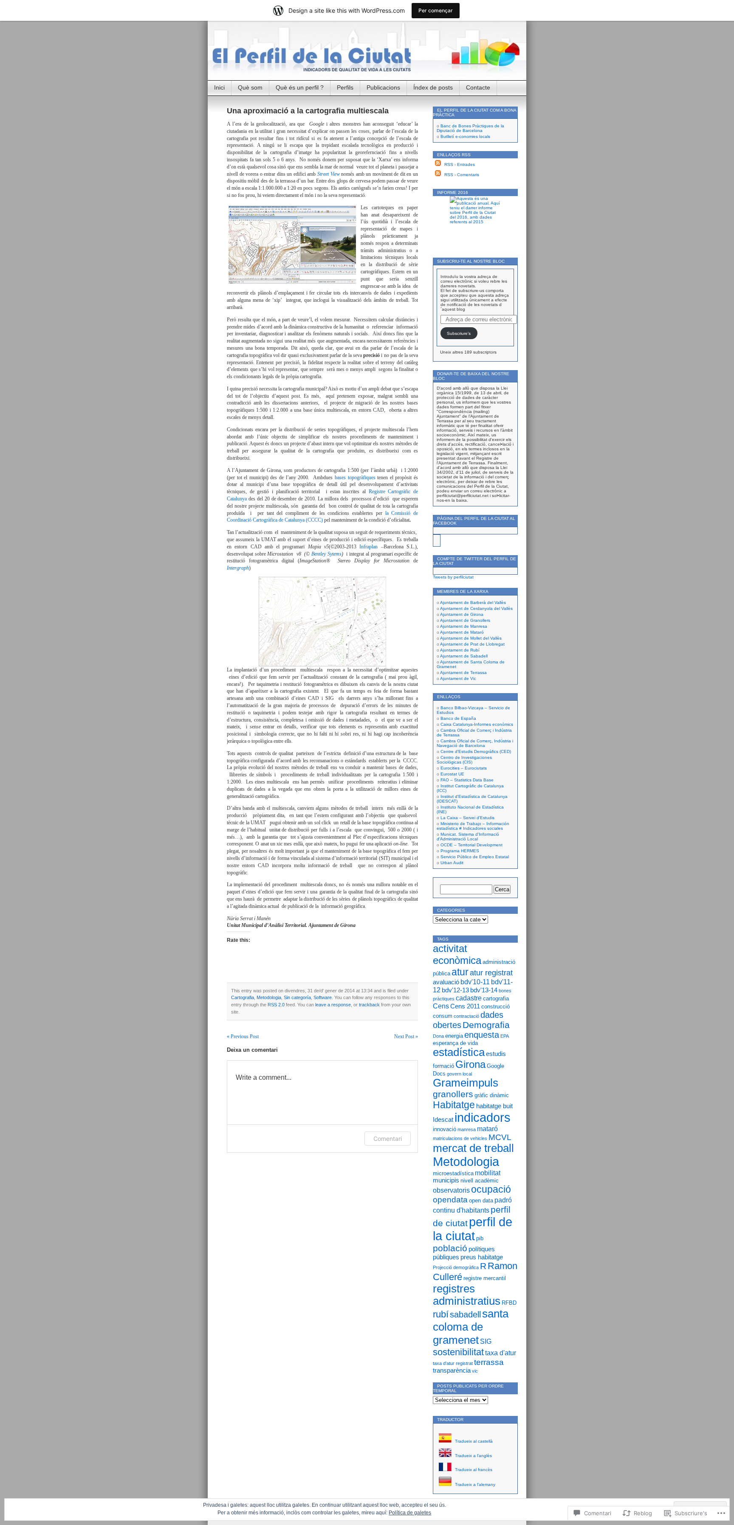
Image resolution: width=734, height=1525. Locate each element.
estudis (496, 1053)
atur (460, 971)
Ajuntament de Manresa (463, 626)
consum (442, 1016)
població (450, 1248)
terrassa (489, 1362)
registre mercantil (484, 1278)
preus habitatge (481, 1257)
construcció (495, 1006)
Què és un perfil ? (300, 87)
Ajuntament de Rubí (460, 650)
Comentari (387, 1138)
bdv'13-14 (483, 990)
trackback (369, 1004)
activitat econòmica (457, 954)
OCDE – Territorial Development (471, 845)
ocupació (491, 1189)
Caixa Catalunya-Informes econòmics (476, 724)
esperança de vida (455, 1043)
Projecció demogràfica (456, 1267)
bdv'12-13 (455, 990)
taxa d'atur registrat (453, 1363)
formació (443, 1066)
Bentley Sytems (326, 554)
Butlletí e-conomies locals (465, 136)
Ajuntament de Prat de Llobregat (472, 644)
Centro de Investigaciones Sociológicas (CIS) (464, 759)
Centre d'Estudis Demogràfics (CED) (475, 751)
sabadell (465, 1314)
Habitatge (454, 1104)
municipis (446, 1180)
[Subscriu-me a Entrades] (438, 164)
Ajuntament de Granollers (465, 620)
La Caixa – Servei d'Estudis (467, 817)
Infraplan (368, 547)
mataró (487, 1128)
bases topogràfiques (355, 477)
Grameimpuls (465, 1083)
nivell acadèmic (479, 1180)
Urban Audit (451, 862)
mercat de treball (473, 1148)
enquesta (481, 1034)
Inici (219, 87)
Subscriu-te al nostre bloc (471, 261)
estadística (459, 1052)
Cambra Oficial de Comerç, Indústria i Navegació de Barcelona (475, 743)
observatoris (451, 1190)
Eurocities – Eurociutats (463, 768)
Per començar (435, 10)
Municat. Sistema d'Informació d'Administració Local (468, 836)
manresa (466, 1129)
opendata (450, 1199)
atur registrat (491, 973)
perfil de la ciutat (472, 1229)
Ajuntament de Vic (458, 678)
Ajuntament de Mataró (462, 632)
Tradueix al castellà (473, 1441)
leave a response (333, 1004)
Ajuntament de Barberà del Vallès (473, 602)
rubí (441, 1314)
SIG (485, 1341)
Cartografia (242, 997)
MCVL (499, 1137)
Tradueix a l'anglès (473, 1455)
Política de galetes (410, 1513)
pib (479, 1238)
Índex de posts (433, 87)
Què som (250, 87)
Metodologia (269, 997)
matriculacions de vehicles (460, 1138)
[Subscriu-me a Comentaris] (438, 174)
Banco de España (458, 718)
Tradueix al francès (473, 1469)
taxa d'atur (500, 1352)
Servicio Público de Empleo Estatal (474, 856)
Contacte (478, 87)
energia (454, 1036)
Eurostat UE (452, 774)
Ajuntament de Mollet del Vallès (471, 638)
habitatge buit (494, 1106)
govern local (459, 1073)
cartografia (496, 998)
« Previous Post (243, 1036)
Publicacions (383, 87)
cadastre (469, 998)
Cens (441, 1006)
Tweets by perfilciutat (453, 577)
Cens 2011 (465, 1006)
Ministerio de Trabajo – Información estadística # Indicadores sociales (473, 826)
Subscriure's (459, 333)
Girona (470, 1064)
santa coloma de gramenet (470, 1326)
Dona (438, 1036)
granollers (453, 1094)
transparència (452, 1370)
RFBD (509, 1303)
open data (481, 1200)
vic (475, 1370)
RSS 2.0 (276, 1004)
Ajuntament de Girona (461, 614)
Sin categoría (297, 997)
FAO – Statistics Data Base (467, 780)
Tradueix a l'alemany (474, 1484)
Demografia (486, 1025)
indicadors (483, 1117)
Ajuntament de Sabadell (464, 656)
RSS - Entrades (459, 164)
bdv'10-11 (475, 982)
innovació (444, 1129)
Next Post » (406, 1036)
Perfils (345, 87)
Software (322, 997)
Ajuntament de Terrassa (463, 672)
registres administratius (466, 1295)
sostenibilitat (458, 1352)
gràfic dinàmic (491, 1095)
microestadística (453, 1173)
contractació (466, 1016)
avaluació (446, 982)
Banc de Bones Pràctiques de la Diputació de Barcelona (470, 128)
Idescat (443, 1119)
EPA (504, 1036)
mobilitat (487, 1173)
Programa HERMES (459, 850)
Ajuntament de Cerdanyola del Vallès (476, 608)
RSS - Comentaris (461, 174)
